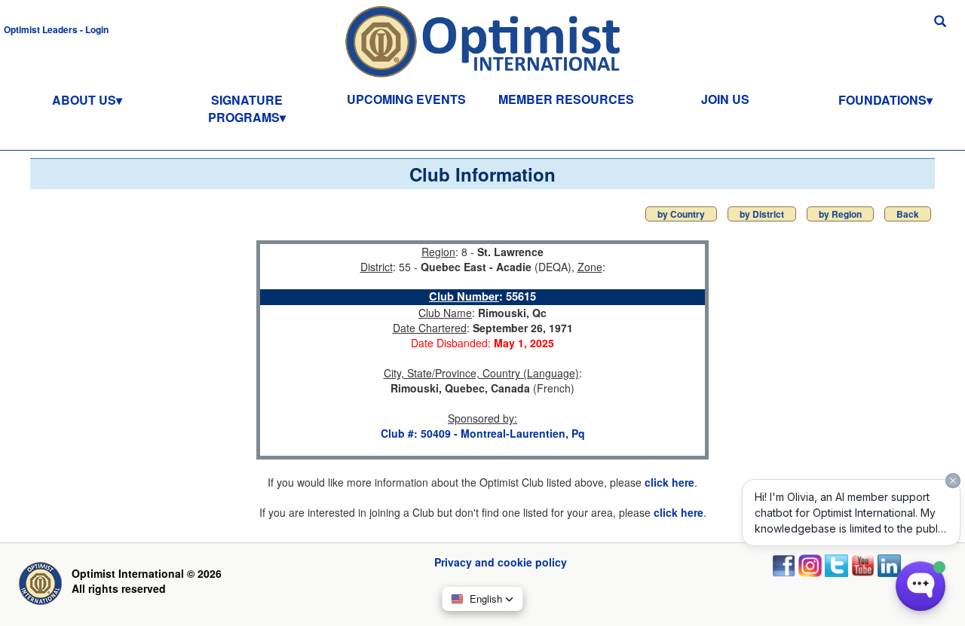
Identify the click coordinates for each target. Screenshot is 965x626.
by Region (840, 214)
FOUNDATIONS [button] (882, 99)
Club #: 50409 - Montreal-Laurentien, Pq (483, 433)
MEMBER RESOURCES (566, 99)
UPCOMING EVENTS (406, 99)
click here (669, 482)
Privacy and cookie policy (500, 562)
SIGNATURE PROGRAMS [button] (245, 108)
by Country (681, 214)
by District (762, 214)
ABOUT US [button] (84, 99)
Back (907, 214)
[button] (56, 28)
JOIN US (725, 99)
